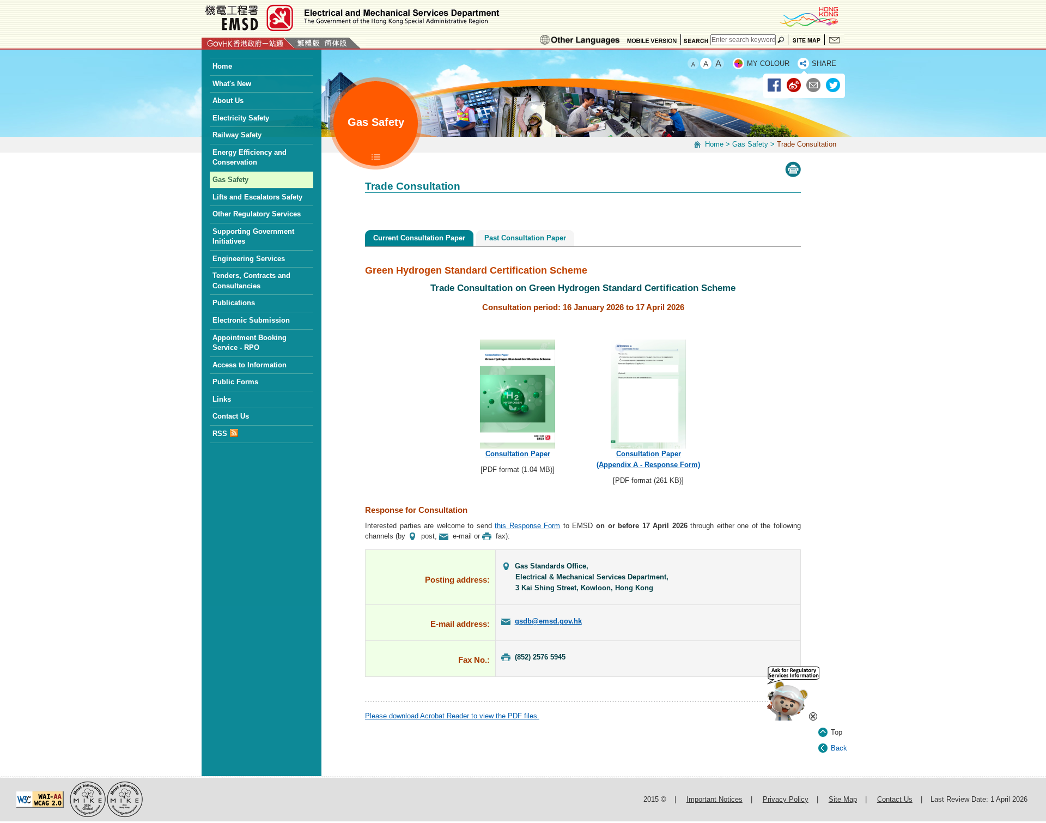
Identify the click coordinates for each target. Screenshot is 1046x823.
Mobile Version (652, 39)
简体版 (335, 43)
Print (793, 169)
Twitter (833, 85)
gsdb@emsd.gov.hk (548, 621)
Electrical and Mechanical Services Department (351, 17)
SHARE (824, 63)
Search (695, 39)
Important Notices (714, 799)
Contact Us (834, 39)
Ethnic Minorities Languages (580, 39)
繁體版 (308, 43)
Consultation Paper (517, 454)
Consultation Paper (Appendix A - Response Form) (648, 459)
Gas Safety (750, 144)
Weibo (794, 85)
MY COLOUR (768, 63)
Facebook (774, 85)
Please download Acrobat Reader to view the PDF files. (452, 716)
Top (836, 732)
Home (714, 144)
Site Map (806, 39)
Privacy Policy (785, 799)
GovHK (248, 43)
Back (839, 748)
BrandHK (808, 16)
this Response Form (527, 526)
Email (814, 85)
